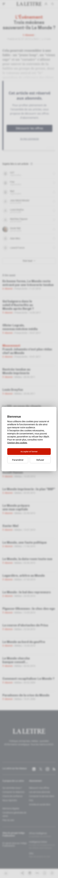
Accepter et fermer (29, 451)
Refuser (40, 460)
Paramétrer (18, 460)
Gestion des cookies (17, 442)
